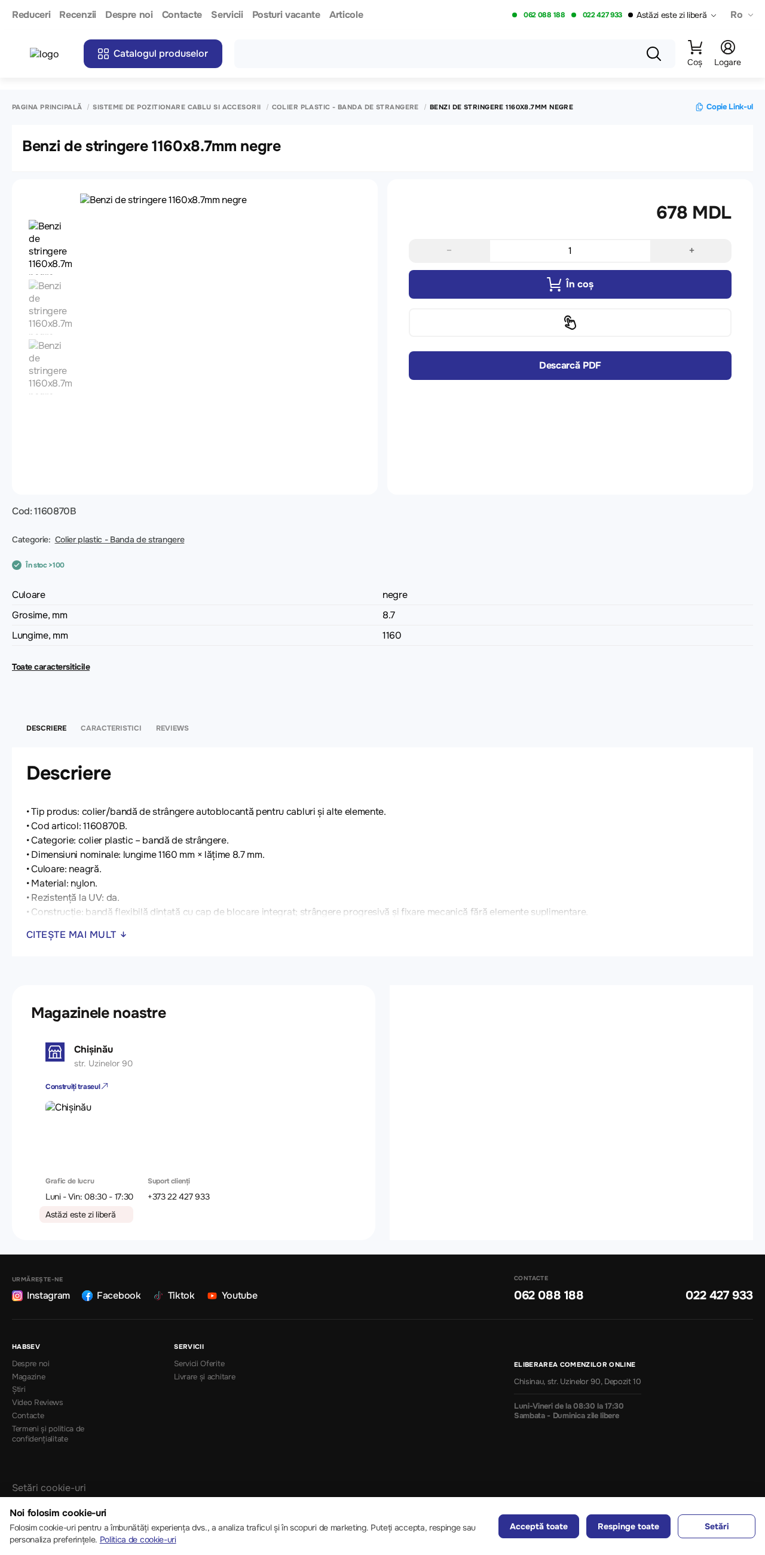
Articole (346, 15)
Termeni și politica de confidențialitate (48, 1434)
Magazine (28, 1377)
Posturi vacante (286, 15)
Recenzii (77, 15)
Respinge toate (628, 1526)
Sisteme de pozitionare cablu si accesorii (177, 107)
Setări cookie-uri (49, 1488)
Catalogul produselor (161, 53)
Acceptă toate (539, 1526)
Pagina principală (47, 107)
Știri (18, 1389)
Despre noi (129, 15)
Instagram (48, 1295)
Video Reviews (37, 1402)
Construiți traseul (73, 1086)
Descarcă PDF (570, 365)
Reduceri (31, 15)
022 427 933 (602, 15)
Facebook (118, 1295)
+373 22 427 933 (178, 1196)
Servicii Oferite (199, 1364)
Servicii (227, 15)
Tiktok (181, 1295)
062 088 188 (544, 15)
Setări (717, 1526)
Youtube (240, 1295)
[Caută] (654, 54)
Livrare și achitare (204, 1377)
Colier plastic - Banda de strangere (345, 107)
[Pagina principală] (51, 54)
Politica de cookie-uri (138, 1539)
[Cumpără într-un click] (570, 322)
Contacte (182, 15)
